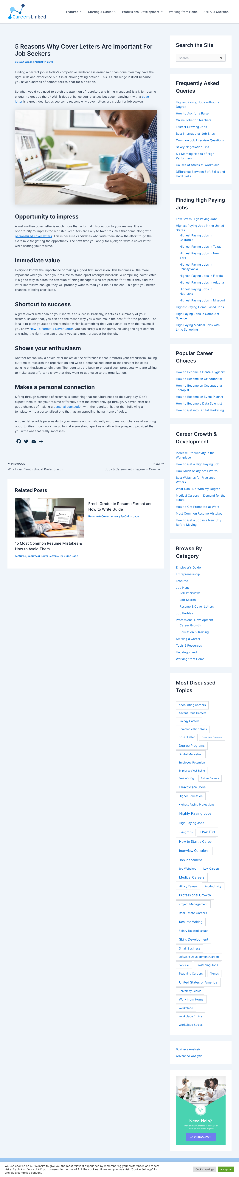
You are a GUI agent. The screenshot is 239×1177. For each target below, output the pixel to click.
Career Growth (190, 625)
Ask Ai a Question (216, 12)
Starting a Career (100, 12)
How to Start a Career (196, 841)
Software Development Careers (199, 956)
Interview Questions (194, 851)
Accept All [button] (226, 1169)
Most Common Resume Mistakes (199, 513)
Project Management (193, 904)
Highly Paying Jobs (195, 813)
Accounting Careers (192, 705)
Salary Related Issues (193, 931)
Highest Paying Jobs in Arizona (202, 282)
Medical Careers (191, 877)
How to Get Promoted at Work (197, 507)
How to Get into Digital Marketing (200, 410)
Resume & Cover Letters (42, 555)
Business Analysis (188, 1049)
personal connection (68, 406)
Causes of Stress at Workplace (197, 165)
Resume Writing (191, 922)
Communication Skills (193, 729)
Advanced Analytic (189, 1056)
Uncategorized (186, 652)
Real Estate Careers (193, 913)
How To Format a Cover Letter (51, 329)
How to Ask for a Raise (192, 113)
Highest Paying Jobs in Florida (201, 276)
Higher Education (191, 796)
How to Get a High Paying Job (197, 464)
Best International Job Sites (195, 133)
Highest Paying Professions (197, 804)
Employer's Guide (188, 567)
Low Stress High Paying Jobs (196, 219)
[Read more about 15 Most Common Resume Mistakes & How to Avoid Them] (49, 517)
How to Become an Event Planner (199, 397)
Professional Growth (195, 895)
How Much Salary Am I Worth (197, 471)
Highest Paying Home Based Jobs (200, 307)
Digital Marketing (191, 754)
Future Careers (210, 778)
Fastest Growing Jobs (191, 127)
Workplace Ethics (190, 1016)
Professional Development (140, 12)
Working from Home (183, 12)
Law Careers (211, 868)
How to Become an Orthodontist (199, 379)
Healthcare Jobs (192, 787)
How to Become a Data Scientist (199, 403)
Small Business (190, 948)
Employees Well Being (192, 770)
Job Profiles (184, 613)
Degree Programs (192, 745)
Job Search (188, 600)
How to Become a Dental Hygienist (201, 372)
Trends (214, 973)
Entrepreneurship (188, 574)
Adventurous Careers (192, 713)
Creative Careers (212, 737)
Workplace (186, 1008)
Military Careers (188, 886)
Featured (72, 12)
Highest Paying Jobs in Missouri (202, 300)
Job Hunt (182, 587)
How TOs (207, 832)
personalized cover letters (33, 236)
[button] (80, 11)
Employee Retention (192, 762)
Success (184, 965)
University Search (190, 991)
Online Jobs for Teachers (193, 120)
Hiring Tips (186, 832)
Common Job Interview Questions (200, 140)
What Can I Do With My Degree (198, 489)
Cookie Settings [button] (204, 1169)
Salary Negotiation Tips (192, 147)
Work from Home (191, 999)
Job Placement (190, 860)
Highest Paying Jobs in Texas (200, 246)
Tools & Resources (189, 645)
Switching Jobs (207, 965)
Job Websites (187, 868)
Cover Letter (187, 737)
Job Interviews (190, 593)
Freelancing (186, 778)
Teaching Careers (191, 973)
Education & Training (194, 632)
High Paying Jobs (191, 823)
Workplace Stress (191, 1024)
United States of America (198, 982)
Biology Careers (189, 721)
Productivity (212, 886)
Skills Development (193, 939)
